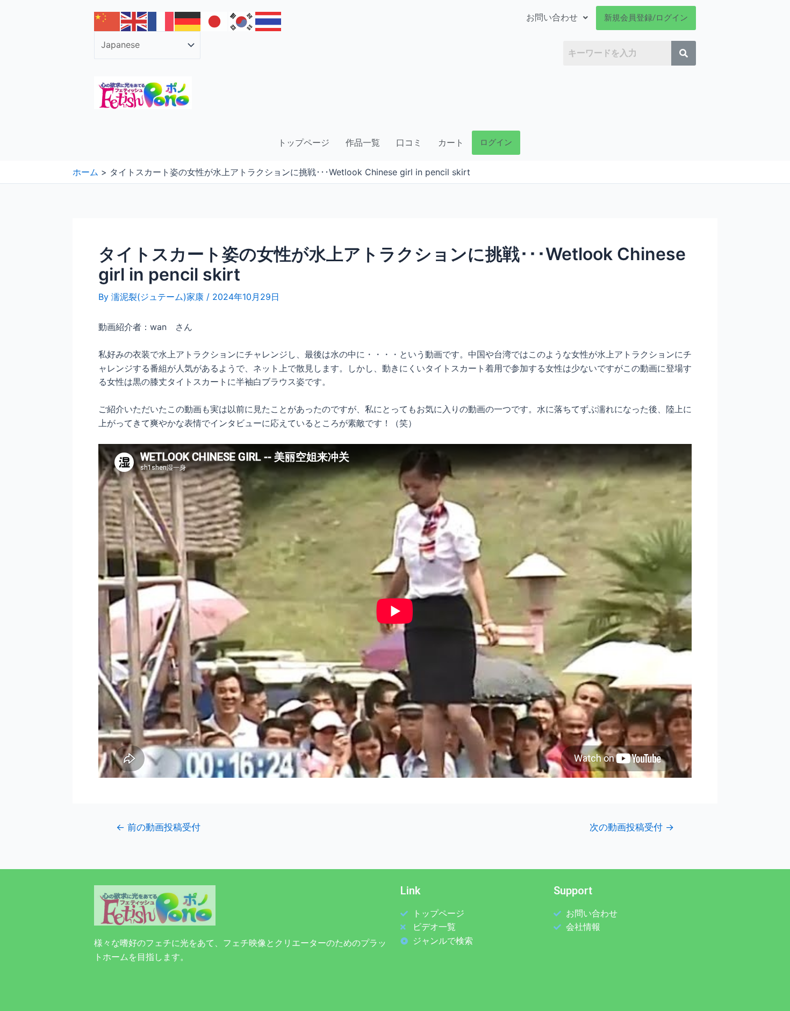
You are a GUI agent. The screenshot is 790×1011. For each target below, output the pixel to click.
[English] (134, 21)
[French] (161, 21)
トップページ (303, 143)
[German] (188, 21)
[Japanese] (215, 21)
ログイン (496, 142)
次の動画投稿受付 (632, 826)
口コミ (409, 143)
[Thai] (268, 21)
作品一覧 (363, 143)
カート (451, 143)
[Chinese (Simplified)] (107, 21)
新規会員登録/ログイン (646, 18)
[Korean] (241, 21)
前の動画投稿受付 (158, 826)
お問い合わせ (552, 17)
